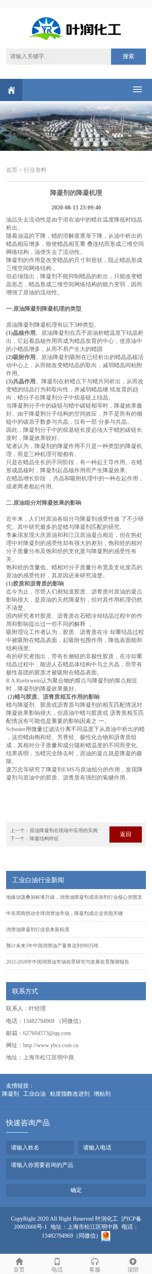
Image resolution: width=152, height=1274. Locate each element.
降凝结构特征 (44, 838)
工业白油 (34, 1094)
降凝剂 (10, 1094)
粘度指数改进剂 (70, 1094)
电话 (57, 1270)
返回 (125, 834)
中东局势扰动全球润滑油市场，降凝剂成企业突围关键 (64, 913)
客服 (95, 1270)
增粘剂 (102, 1094)
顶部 (133, 1270)
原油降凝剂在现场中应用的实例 (64, 830)
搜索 (128, 56)
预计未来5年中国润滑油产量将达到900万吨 (52, 946)
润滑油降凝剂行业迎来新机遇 (37, 929)
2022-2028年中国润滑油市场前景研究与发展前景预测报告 (67, 962)
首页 (11, 170)
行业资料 (35, 170)
